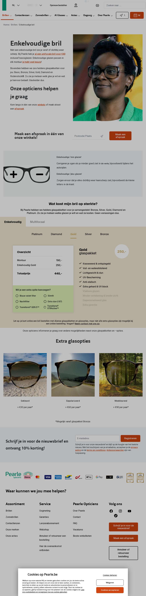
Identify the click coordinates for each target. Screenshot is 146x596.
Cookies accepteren (110, 590)
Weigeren (110, 582)
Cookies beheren (110, 575)
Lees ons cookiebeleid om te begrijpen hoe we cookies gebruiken (53, 591)
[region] (73, 582)
